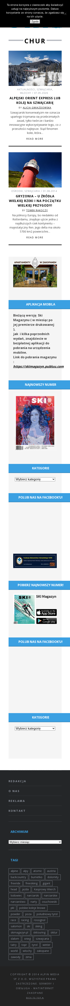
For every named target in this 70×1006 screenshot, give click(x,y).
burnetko (36, 877)
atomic (37, 871)
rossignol (39, 920)
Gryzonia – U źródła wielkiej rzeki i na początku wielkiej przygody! (35, 201)
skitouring (39, 932)
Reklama (17, 801)
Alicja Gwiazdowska (37, 107)
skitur (54, 932)
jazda (25, 889)
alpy (25, 871)
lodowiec (16, 895)
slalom (15, 938)
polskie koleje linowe (32, 908)
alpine (14, 871)
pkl (12, 908)
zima (28, 957)
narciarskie (50, 895)
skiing (38, 926)
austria (51, 871)
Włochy (25, 93)
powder (15, 914)
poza (28, 914)
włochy (27, 951)
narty (34, 901)
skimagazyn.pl (19, 932)
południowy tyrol (47, 914)
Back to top (34, 998)
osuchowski (49, 901)
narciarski (33, 895)
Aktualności (26, 89)
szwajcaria (42, 938)
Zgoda (35, 21)
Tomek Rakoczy (37, 210)
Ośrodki (17, 191)
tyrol (35, 945)
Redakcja (17, 781)
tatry (14, 945)
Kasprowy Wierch (45, 889)
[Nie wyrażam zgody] (65, 14)
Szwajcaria (44, 89)
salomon (16, 926)
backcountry (18, 877)
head (14, 889)
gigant (46, 883)
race (13, 920)
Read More (35, 139)
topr (24, 945)
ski (28, 926)
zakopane (43, 951)
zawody (15, 957)
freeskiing (31, 883)
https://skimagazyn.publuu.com (38, 366)
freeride (15, 883)
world (14, 951)
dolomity (53, 877)
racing (25, 920)
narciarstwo (18, 901)
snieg (27, 938)
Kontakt (17, 811)
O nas (14, 791)
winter (46, 945)
